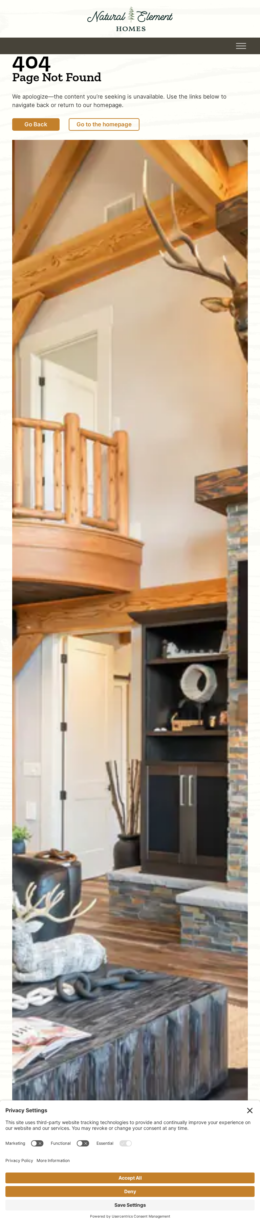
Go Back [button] (45, 46)
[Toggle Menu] (241, 46)
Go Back (35, 124)
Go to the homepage (104, 124)
